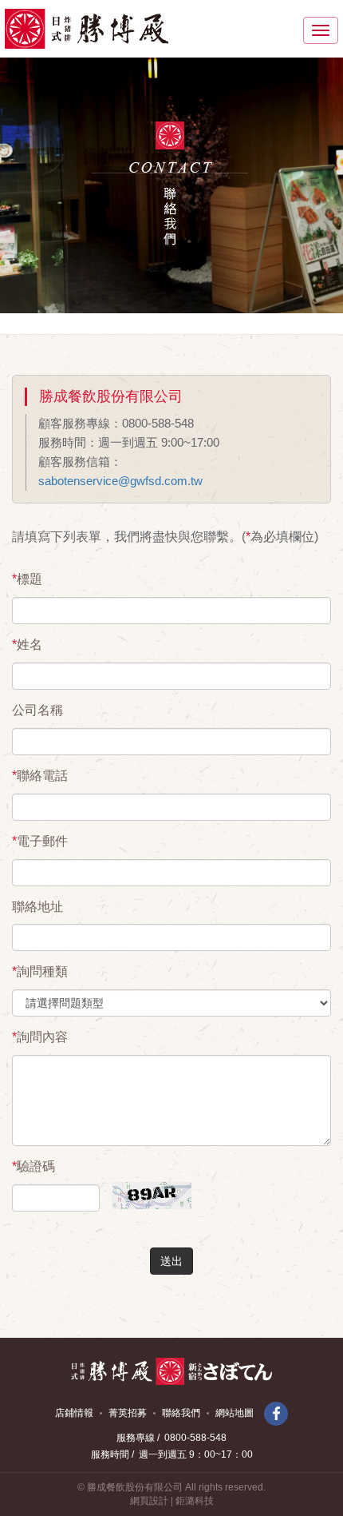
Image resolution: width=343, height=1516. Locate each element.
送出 (171, 1261)
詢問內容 (40, 1037)
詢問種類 (40, 971)
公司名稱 (37, 710)
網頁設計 (149, 1500)
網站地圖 (234, 1413)
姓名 (27, 644)
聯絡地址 (37, 906)
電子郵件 (40, 841)
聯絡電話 (40, 775)
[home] (86, 29)
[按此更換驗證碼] (147, 1183)
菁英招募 (127, 1413)
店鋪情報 (74, 1413)
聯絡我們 (181, 1413)
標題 (27, 579)
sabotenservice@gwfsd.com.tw (120, 480)
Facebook (276, 1414)
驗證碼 (33, 1166)
